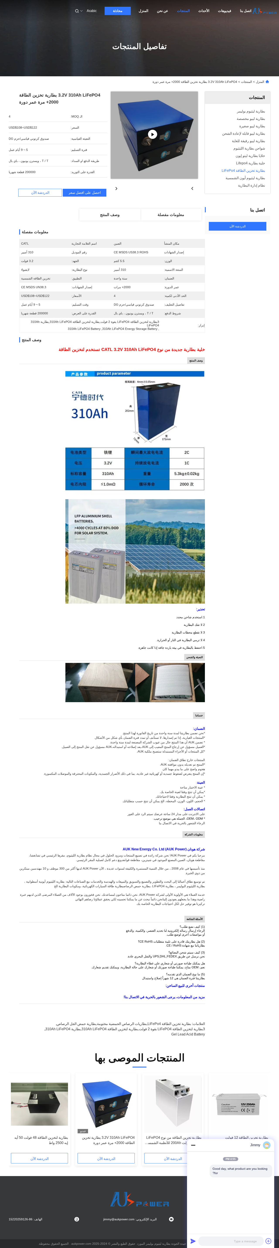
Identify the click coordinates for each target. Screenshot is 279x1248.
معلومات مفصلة (171, 215)
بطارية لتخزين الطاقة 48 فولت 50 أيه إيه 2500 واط (41, 1140)
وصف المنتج (110, 215)
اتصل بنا (245, 11)
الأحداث (203, 11)
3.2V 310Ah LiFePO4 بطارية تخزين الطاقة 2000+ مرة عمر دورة (108, 1140)
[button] (262, 1114)
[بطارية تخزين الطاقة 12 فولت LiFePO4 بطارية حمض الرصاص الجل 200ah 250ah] (239, 1104)
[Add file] (268, 1241)
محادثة (117, 11)
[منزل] (264, 10)
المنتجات (183, 11)
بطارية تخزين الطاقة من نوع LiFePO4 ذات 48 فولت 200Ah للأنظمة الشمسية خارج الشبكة (173, 1141)
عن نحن (162, 11)
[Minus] (193, 1145)
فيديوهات (224, 11)
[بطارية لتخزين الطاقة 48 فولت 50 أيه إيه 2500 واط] (39, 1104)
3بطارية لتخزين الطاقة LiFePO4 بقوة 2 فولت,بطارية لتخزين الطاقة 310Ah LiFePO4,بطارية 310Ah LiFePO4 (125, 1029)
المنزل (143, 11)
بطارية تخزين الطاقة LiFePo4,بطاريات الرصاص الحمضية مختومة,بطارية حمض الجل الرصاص (124, 1024)
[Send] (193, 1241)
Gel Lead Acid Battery (188, 1034)
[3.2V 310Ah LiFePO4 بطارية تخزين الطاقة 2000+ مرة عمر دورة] (154, 135)
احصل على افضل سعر (84, 192)
